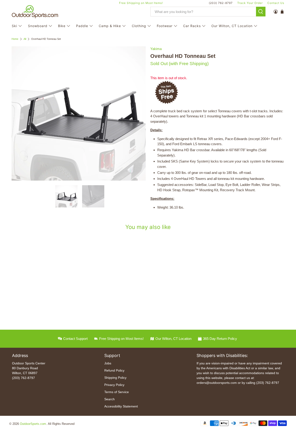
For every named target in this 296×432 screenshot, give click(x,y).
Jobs (107, 363)
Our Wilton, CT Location (232, 26)
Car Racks (192, 26)
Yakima (156, 49)
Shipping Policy (115, 377)
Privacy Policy (114, 385)
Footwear (165, 26)
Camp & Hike (110, 26)
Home (15, 39)
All (25, 39)
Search (109, 399)
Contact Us (275, 3)
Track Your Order (250, 3)
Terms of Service (116, 392)
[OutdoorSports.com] (35, 11)
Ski (14, 26)
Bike (61, 26)
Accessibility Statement (121, 406)
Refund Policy (114, 370)
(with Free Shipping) (189, 63)
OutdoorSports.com (33, 424)
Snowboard (37, 26)
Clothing (139, 26)
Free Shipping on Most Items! (141, 3)
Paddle (82, 26)
